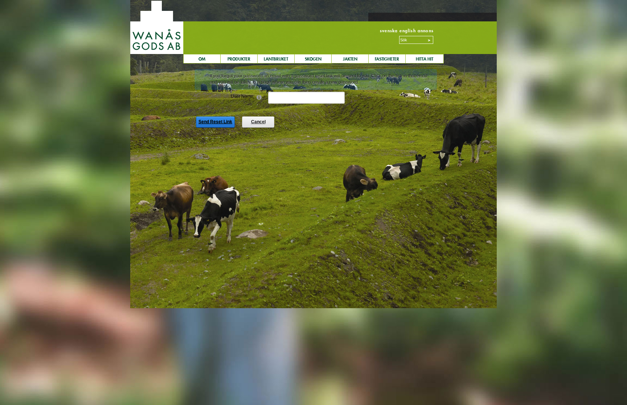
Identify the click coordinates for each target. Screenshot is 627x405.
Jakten (350, 59)
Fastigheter (387, 59)
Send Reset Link (215, 121)
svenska (389, 30)
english (407, 30)
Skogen (313, 59)
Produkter (239, 59)
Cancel (258, 121)
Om (201, 59)
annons (426, 30)
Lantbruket (276, 59)
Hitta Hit (424, 59)
